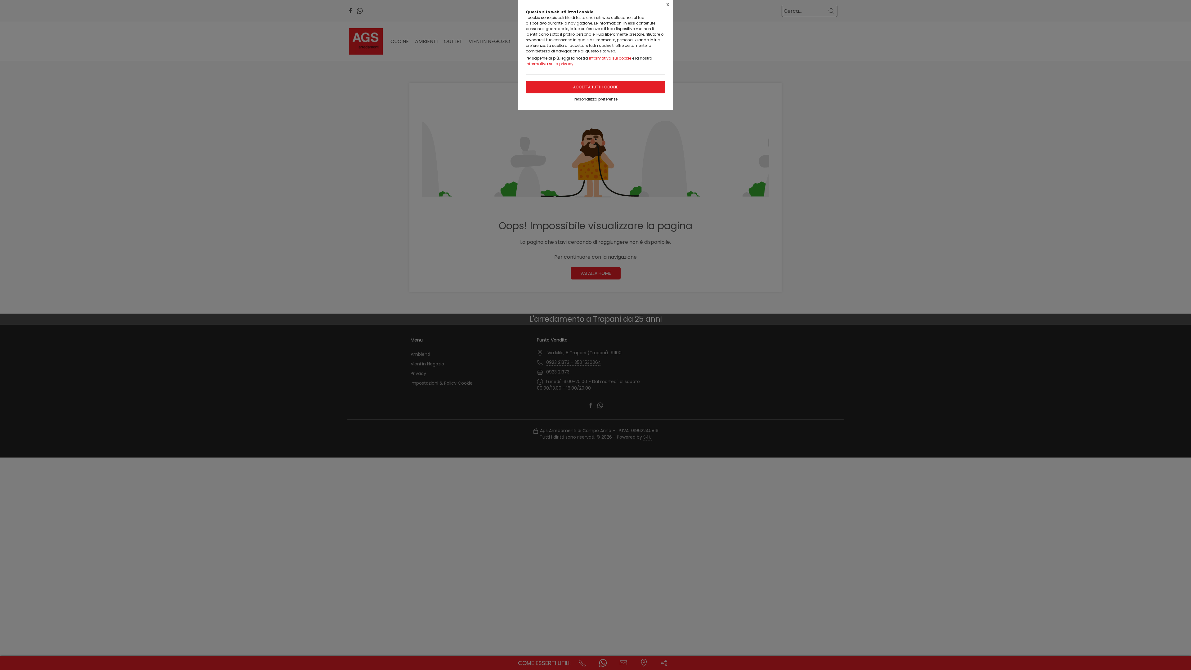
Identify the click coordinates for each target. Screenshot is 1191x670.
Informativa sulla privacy (549, 63)
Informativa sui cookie (610, 58)
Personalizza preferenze (596, 99)
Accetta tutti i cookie (595, 87)
